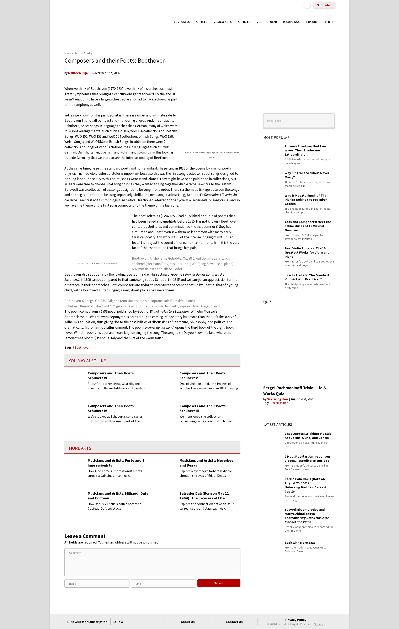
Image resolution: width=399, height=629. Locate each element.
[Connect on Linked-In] (152, 622)
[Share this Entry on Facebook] (248, 86)
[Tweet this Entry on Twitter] (248, 93)
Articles (244, 22)
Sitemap (319, 624)
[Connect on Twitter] (137, 622)
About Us (188, 622)
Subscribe (323, 5)
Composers (182, 22)
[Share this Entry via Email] (248, 73)
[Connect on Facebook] (129, 622)
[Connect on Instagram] (144, 622)
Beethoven (82, 347)
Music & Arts (222, 22)
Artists (201, 22)
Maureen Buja (78, 73)
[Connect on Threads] (159, 622)
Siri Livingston (277, 399)
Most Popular (266, 22)
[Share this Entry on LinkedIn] (248, 100)
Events (329, 22)
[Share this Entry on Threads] (248, 106)
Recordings (291, 22)
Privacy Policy (295, 620)
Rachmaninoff (279, 403)
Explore (311, 22)
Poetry (88, 53)
